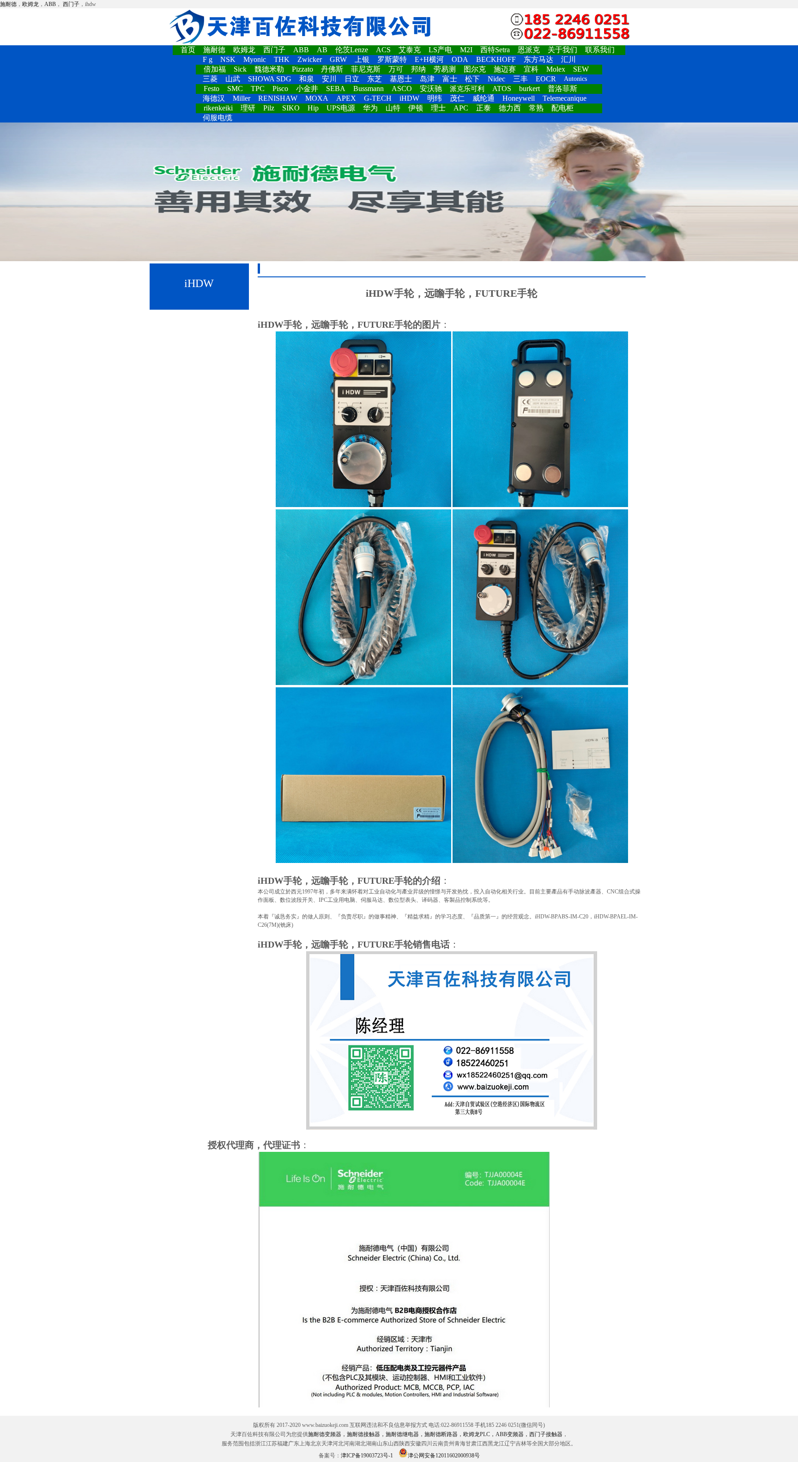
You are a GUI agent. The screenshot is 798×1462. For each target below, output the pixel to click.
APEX (346, 98)
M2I (466, 50)
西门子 (71, 4)
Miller (241, 98)
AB (322, 50)
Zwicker (309, 59)
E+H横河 (429, 59)
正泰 (483, 108)
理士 (438, 108)
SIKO (291, 108)
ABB (50, 4)
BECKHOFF (496, 59)
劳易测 (445, 69)
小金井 (307, 88)
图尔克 (475, 69)
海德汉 (214, 98)
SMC (235, 88)
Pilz (268, 108)
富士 (449, 79)
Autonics (575, 78)
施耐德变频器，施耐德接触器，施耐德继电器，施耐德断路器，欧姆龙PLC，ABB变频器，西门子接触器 (435, 1434)
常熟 (536, 108)
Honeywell (518, 98)
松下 (472, 79)
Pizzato (302, 69)
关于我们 (562, 50)
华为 (370, 108)
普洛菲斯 (562, 88)
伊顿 (415, 108)
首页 (188, 50)
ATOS (501, 88)
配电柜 (562, 108)
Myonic (254, 59)
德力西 (510, 108)
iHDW (409, 98)
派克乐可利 (467, 88)
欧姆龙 (30, 4)
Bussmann (368, 88)
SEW (581, 69)
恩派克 (529, 50)
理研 (248, 108)
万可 (395, 69)
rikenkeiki (218, 108)
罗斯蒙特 (392, 59)
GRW (338, 59)
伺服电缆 (217, 118)
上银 (362, 59)
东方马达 (538, 59)
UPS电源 (340, 108)
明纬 (434, 98)
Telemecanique (564, 98)
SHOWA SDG (269, 79)
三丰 (520, 79)
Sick (240, 69)
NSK (228, 59)
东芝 (374, 79)
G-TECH (378, 98)
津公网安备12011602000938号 (444, 1455)
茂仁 (457, 98)
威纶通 (483, 98)
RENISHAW (277, 98)
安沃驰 (431, 88)
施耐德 (8, 4)
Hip (313, 108)
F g (207, 59)
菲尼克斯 (366, 69)
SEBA (335, 88)
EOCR (546, 79)
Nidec (496, 79)
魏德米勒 (269, 69)
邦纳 (418, 69)
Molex (555, 69)
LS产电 (440, 50)
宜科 (531, 69)
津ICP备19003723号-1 (367, 1455)
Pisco (280, 88)
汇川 (568, 59)
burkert (529, 88)
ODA (460, 59)
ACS (383, 50)
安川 (329, 79)
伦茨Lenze (351, 50)
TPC (258, 88)
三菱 (210, 79)
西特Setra (495, 50)
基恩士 (401, 79)
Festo (211, 88)
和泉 (306, 79)
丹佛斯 (332, 69)
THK (282, 59)
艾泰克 (410, 50)
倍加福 (215, 69)
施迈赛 (505, 69)
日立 (352, 79)
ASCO (402, 88)
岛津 (427, 79)
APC (460, 108)
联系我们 (600, 50)
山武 (232, 79)
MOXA (316, 98)
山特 (393, 108)
